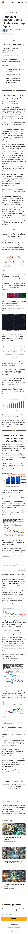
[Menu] (26, 2)
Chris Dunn (12, 29)
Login (13, 2)
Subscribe (20, 2)
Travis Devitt (19, 29)
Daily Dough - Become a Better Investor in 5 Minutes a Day (12, 8)
